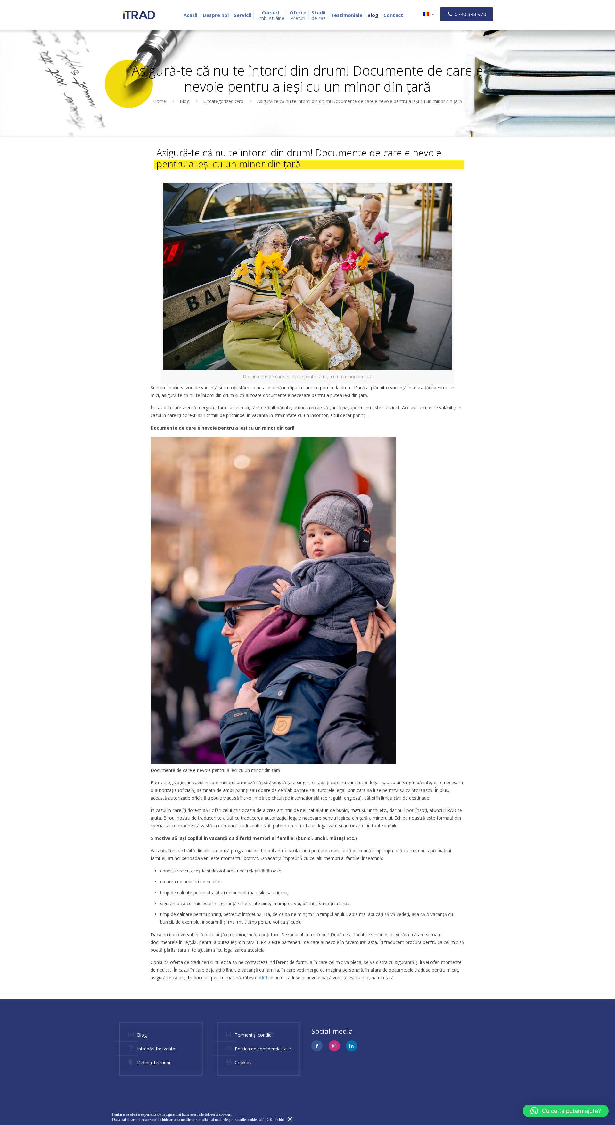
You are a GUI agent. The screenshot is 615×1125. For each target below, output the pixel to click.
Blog (184, 101)
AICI (263, 978)
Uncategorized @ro (223, 101)
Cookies (243, 1062)
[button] (566, 1111)
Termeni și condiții (254, 1035)
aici (261, 1119)
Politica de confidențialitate (263, 1049)
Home (159, 101)
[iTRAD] (138, 14)
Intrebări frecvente (156, 1049)
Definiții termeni (153, 1062)
